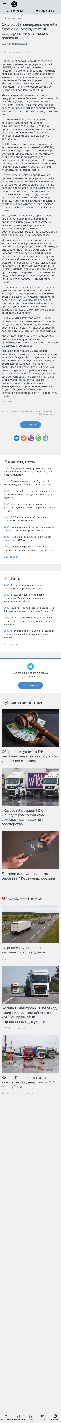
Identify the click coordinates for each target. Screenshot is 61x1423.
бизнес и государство (12, 411)
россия (49, 411)
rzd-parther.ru (12, 401)
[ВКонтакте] (16, 438)
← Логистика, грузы (12, 18)
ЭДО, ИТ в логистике (14, 1028)
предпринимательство (34, 411)
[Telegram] (45, 438)
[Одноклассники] (24, 438)
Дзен (4, 958)
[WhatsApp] (38, 438)
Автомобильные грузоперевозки (21, 1093)
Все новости (11, 556)
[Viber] (31, 438)
